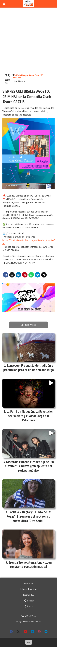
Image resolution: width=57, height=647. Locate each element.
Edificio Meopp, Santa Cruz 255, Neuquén (27, 76)
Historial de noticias (28, 588)
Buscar (30, 606)
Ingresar (30, 600)
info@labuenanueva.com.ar (28, 621)
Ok (28, 642)
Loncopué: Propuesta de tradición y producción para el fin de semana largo (28, 367)
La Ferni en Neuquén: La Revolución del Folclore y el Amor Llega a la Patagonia (30, 415)
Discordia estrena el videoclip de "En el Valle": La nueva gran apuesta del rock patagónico (29, 466)
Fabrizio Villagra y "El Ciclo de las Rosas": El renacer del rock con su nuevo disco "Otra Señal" (29, 516)
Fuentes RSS (28, 594)
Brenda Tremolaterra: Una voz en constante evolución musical (30, 564)
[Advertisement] (28, 39)
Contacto (28, 583)
